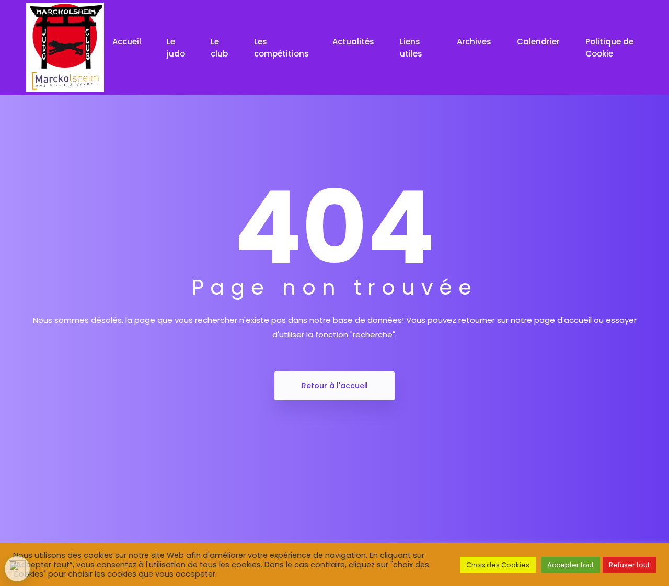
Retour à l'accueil (335, 385)
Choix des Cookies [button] (497, 565)
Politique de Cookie (609, 47)
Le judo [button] (176, 47)
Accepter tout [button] (570, 565)
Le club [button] (219, 47)
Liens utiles (412, 47)
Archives (475, 41)
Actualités (354, 41)
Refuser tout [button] (629, 565)
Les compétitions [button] (281, 47)
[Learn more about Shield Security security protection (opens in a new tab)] (17, 568)
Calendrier (539, 41)
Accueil (127, 41)
